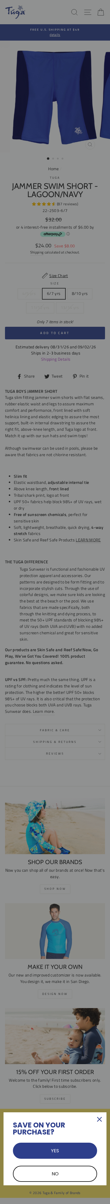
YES (55, 1150)
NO (55, 1173)
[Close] (99, 1119)
